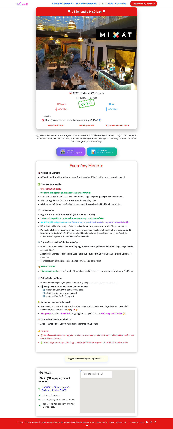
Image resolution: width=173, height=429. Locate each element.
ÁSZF (24, 422)
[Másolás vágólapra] (100, 120)
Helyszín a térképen (55, 125)
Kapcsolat (59, 422)
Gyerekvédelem (47, 422)
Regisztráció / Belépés (144, 3)
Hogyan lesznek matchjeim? (117, 125)
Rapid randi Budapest (86, 422)
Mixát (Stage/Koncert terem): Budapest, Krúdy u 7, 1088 (56, 388)
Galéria (109, 3)
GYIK (101, 3)
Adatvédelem (33, 422)
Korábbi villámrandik (86, 3)
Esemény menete (86, 125)
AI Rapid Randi (70, 422)
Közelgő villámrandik (63, 3)
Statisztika (120, 3)
